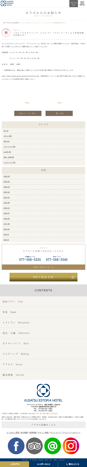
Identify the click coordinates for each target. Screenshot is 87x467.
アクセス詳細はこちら (43, 425)
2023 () (7, 192)
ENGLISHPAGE (73, 4)
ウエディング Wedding (16, 353)
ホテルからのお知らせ (13, 22)
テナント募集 (43, 433)
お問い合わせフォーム (43, 267)
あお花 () (7, 152)
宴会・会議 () (9, 157)
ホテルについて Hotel (16, 343)
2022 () (7, 197)
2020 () (7, 208)
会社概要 (24, 433)
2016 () (7, 229)
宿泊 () (7, 141)
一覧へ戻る (59, 113)
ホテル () (8, 136)
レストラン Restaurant (16, 322)
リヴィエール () (9, 146)
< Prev (26, 103)
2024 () (7, 187)
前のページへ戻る (28, 113)
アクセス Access (12, 364)
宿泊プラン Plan (13, 301)
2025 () (7, 182)
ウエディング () (9, 162)
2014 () (6, 234)
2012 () (6, 240)
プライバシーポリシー (71, 433)
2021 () (7, 203)
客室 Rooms (9, 312)
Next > (60, 103)
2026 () (7, 176)
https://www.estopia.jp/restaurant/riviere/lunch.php (20, 76)
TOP (4, 22)
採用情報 (32, 433)
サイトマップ (55, 433)
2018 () (7, 219)
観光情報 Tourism (13, 374)
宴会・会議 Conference (16, 333)
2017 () (7, 224)
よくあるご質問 (13, 433)
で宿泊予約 (43, 277)
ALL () (6, 131)
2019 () (7, 213)
